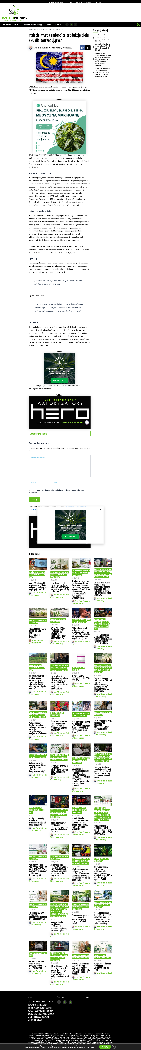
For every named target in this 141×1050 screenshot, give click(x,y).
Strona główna (56, 3)
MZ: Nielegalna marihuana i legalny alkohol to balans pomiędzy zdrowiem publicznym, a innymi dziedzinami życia (37, 1019)
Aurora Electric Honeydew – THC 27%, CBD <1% (81, 678)
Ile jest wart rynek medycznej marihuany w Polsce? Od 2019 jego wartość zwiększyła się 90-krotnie (102, 47)
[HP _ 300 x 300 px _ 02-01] (59, 368)
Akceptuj (105, 1047)
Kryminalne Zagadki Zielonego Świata (37, 574)
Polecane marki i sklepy (80, 3)
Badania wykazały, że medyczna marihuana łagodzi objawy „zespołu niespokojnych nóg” (37, 767)
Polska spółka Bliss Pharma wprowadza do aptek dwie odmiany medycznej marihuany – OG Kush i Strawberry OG (38, 870)
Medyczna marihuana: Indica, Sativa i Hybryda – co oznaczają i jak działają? (37, 633)
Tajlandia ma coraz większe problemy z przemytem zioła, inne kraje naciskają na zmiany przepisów (103, 639)
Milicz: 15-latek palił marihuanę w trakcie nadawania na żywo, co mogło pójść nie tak (102, 38)
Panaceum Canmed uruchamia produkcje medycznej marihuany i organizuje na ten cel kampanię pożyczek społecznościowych (102, 918)
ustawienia (90, 1048)
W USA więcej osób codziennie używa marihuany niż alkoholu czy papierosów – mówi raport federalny (58, 632)
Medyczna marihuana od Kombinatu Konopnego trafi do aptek (102, 966)
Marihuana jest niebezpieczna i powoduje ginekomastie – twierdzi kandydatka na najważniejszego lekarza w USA (58, 1017)
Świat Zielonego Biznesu (58, 575)
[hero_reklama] (60, 412)
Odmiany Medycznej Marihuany (78, 669)
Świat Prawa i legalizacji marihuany (81, 759)
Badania (53, 619)
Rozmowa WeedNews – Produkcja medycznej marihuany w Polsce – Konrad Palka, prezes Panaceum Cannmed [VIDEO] (103, 772)
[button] (100, 509)
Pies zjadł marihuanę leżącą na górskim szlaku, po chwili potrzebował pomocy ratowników (58, 725)
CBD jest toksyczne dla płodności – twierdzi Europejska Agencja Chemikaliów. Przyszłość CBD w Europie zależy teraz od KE (59, 972)
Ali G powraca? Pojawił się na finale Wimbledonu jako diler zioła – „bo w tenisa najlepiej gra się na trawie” (81, 727)
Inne (30, 572)
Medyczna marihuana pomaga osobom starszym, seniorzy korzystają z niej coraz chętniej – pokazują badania (81, 968)
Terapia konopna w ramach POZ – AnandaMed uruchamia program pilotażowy (38, 916)
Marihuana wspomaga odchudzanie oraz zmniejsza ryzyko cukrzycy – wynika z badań (80, 919)
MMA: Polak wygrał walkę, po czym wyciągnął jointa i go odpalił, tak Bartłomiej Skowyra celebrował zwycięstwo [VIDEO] (81, 633)
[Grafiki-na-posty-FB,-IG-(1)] (59, 127)
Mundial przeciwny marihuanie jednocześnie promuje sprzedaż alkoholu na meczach (59, 827)
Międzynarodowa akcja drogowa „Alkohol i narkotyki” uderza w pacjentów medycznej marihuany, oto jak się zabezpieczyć (81, 874)
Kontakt (58, 24)
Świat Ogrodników (56, 909)
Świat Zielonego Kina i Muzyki (79, 809)
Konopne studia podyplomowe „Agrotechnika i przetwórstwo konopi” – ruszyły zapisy (59, 926)
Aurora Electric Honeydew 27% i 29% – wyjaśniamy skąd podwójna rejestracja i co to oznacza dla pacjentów (59, 870)
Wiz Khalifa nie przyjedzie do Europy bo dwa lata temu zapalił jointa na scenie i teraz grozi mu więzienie (81, 823)
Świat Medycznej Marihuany (40, 29)
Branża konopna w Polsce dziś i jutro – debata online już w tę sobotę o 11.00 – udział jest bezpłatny (103, 830)
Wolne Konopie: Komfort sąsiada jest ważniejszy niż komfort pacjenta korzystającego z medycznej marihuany (38, 728)
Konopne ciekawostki (79, 620)
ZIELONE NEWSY (58, 29)
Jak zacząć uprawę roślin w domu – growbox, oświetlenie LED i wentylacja (37, 964)
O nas (98, 3)
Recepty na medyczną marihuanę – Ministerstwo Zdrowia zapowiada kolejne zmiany (59, 769)
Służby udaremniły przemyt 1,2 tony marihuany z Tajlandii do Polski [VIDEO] (37, 821)
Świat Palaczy (61, 619)
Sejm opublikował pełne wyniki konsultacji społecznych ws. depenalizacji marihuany (79, 1017)
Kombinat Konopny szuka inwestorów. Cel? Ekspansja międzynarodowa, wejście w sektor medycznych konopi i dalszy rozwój (103, 684)
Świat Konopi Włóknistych (102, 665)
